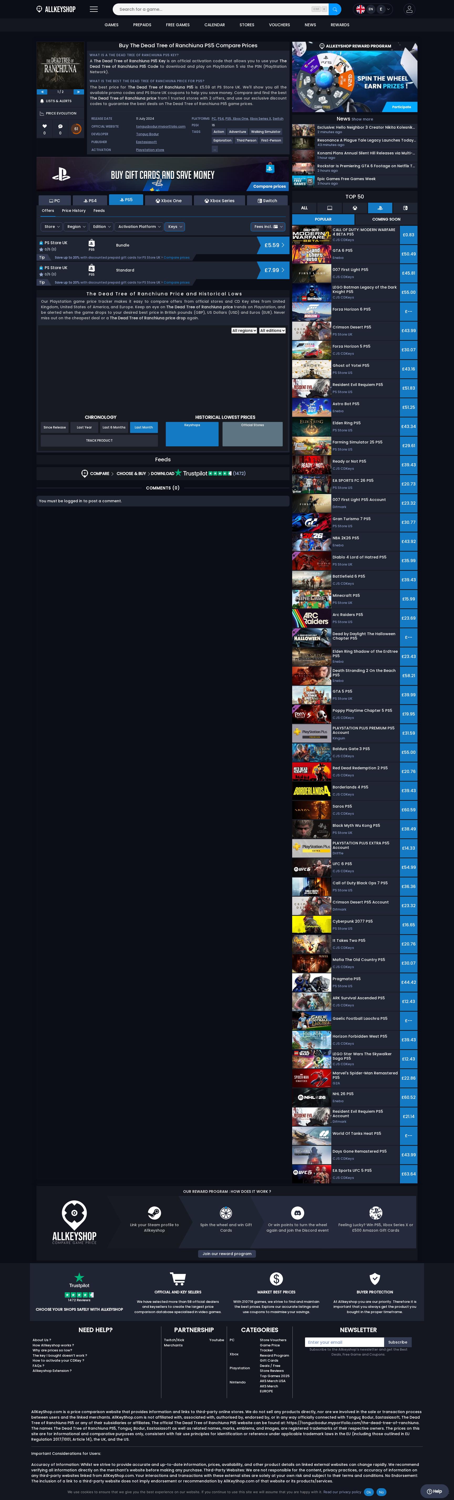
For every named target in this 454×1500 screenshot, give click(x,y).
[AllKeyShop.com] (56, 9)
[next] (79, 92)
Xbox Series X (260, 118)
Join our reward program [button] (227, 1253)
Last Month (144, 427)
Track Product (99, 440)
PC (214, 118)
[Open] (93, 9)
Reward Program (274, 1355)
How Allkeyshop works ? (53, 1345)
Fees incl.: (263, 226)
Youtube (216, 1339)
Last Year (84, 427)
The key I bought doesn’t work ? (60, 1355)
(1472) (239, 473)
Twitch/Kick (174, 1339)
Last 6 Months (114, 427)
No (381, 1492)
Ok (369, 1492)
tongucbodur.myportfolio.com (160, 126)
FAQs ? (38, 1365)
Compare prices (177, 257)
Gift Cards (269, 1360)
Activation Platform (137, 226)
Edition (99, 226)
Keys (172, 226)
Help (437, 1491)
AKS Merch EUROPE (269, 1389)
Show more (362, 119)
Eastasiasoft (146, 142)
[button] (409, 9)
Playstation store (150, 150)
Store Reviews (272, 1370)
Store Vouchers (273, 1339)
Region (74, 226)
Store (50, 226)
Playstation (240, 1368)
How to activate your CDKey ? (58, 1360)
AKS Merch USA (273, 1380)
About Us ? (42, 1339)
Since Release (55, 427)
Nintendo (238, 1382)
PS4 (221, 118)
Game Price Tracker (270, 1348)
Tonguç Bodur (147, 134)
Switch (278, 118)
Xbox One (240, 118)
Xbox (234, 1354)
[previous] (42, 92)
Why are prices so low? (52, 1350)
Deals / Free (270, 1365)
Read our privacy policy (342, 1492)
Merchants (173, 1345)
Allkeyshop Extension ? (52, 1370)
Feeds (99, 210)
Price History (74, 210)
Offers (48, 210)
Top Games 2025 (275, 1375)
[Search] (335, 9)
